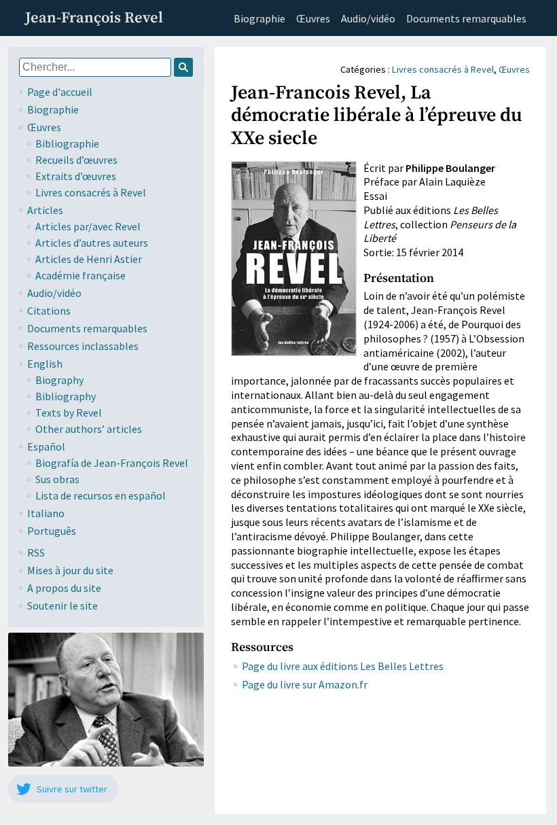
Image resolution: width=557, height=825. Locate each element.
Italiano (46, 513)
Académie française (80, 275)
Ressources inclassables (83, 346)
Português (51, 531)
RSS (36, 552)
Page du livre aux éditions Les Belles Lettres (343, 666)
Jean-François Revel (94, 18)
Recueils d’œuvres (76, 159)
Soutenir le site (62, 605)
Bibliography (65, 396)
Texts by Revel (68, 412)
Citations (49, 310)
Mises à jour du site (70, 570)
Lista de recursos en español (100, 495)
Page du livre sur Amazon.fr (304, 684)
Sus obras (57, 479)
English (44, 363)
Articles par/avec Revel (88, 226)
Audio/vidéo (368, 18)
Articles (45, 210)
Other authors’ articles (88, 429)
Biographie (259, 18)
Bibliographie (67, 143)
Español (46, 446)
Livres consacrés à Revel (90, 192)
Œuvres (313, 18)
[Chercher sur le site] (183, 67)
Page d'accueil (59, 92)
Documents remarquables (466, 18)
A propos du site (64, 588)
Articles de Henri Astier (88, 259)
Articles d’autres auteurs (91, 242)
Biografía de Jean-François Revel (111, 463)
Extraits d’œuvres (75, 176)
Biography (59, 380)
